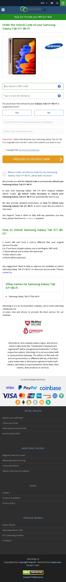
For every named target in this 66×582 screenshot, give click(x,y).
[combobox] (33, 122)
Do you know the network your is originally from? (30, 105)
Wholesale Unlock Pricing (13, 460)
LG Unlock (6, 540)
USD (42, 3)
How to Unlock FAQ (11, 433)
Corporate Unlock (10, 465)
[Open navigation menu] (3, 10)
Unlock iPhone (8, 525)
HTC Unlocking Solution (13, 535)
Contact (6, 492)
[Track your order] (57, 3)
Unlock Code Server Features (15, 471)
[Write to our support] (52, 3)
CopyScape (55, 562)
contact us (30, 218)
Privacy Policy (8, 503)
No (48, 112)
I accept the (22, 150)
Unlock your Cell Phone (12, 417)
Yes (17, 112)
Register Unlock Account (13, 455)
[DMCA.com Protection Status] (33, 573)
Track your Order (10, 423)
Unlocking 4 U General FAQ (14, 428)
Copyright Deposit (27, 562)
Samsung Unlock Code (12, 530)
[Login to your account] (63, 3)
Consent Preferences (33, 577)
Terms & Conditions (29, 150)
